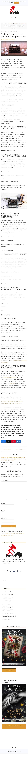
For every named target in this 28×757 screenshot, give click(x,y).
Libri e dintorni (6, 607)
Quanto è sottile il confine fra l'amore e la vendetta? (13, 726)
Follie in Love (5, 591)
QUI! (16, 2)
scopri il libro (9, 670)
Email (3, 510)
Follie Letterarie (14, 10)
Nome (3, 503)
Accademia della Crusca (10, 377)
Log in (19, 751)
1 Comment (15, 31)
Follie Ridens (5, 601)
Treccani (12, 383)
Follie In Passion (6, 594)
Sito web (3, 518)
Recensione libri (6, 610)
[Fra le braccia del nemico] (14, 648)
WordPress (15, 751)
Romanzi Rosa (6, 613)
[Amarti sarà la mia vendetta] (14, 703)
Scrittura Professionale (8, 39)
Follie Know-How (7, 598)
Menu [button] (15, 17)
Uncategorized (6, 619)
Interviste (4, 604)
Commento (4, 480)
